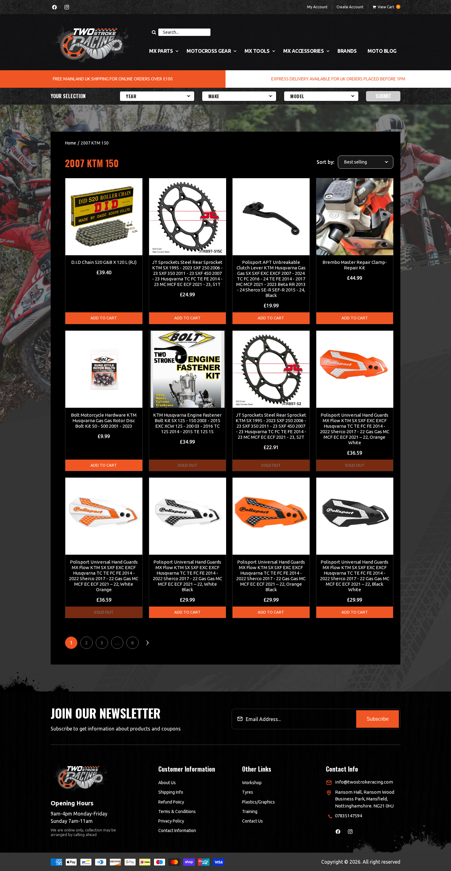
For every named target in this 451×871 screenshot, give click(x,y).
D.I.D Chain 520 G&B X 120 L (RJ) (104, 262)
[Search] (153, 32)
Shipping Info (170, 792)
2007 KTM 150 (95, 143)
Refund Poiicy (171, 802)
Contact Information (177, 830)
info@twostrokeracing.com (364, 781)
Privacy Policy (171, 821)
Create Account (350, 7)
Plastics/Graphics (258, 802)
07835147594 (348, 815)
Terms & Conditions (177, 811)
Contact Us (252, 821)
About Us (167, 782)
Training (249, 811)
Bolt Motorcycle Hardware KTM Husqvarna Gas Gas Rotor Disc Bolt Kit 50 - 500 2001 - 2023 (104, 420)
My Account (317, 7)
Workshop (252, 782)
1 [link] (71, 643)
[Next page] (148, 643)
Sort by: (325, 162)
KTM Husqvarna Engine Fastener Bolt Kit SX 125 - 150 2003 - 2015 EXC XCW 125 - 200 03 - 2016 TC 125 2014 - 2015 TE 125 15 (187, 423)
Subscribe (378, 719)
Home (70, 143)
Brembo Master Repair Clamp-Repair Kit (354, 265)
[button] (386, 7)
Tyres (247, 792)
